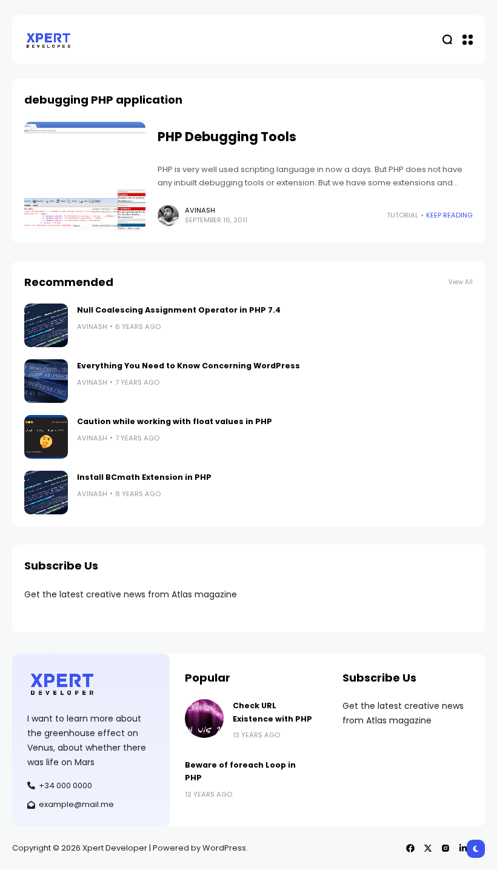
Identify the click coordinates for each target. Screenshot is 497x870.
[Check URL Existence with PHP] (204, 718)
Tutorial (402, 215)
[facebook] (410, 848)
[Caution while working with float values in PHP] (46, 437)
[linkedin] (463, 848)
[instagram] (445, 848)
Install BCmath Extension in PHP (144, 477)
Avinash (200, 210)
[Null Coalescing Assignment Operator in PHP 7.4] (46, 325)
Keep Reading (449, 215)
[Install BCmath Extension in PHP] (46, 492)
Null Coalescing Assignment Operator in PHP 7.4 (179, 310)
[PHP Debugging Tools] (84, 176)
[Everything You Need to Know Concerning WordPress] (46, 381)
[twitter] (428, 848)
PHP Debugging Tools (227, 136)
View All (461, 282)
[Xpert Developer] (48, 40)
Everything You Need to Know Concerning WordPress (188, 365)
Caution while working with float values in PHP (174, 421)
